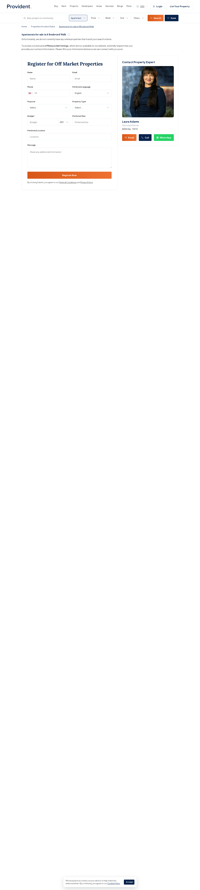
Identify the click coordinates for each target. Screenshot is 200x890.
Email (74, 72)
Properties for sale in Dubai (43, 26)
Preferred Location (36, 130)
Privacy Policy (87, 182)
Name (30, 72)
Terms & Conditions (68, 182)
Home (24, 26)
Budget (30, 116)
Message (31, 145)
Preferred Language (81, 87)
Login (159, 6)
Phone (30, 87)
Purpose (31, 101)
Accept (129, 882)
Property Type (79, 101)
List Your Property (180, 6)
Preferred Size (79, 116)
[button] (30, 93)
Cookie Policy (113, 883)
